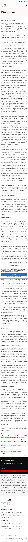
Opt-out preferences (10, 276)
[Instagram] (24, 1)
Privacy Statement (17, 276)
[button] (26, 265)
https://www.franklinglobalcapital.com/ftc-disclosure (13, 441)
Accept (14, 274)
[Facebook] (19, 1)
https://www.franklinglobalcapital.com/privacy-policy (13, 437)
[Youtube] (26, 1)
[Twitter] (22, 1)
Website (2, 405)
